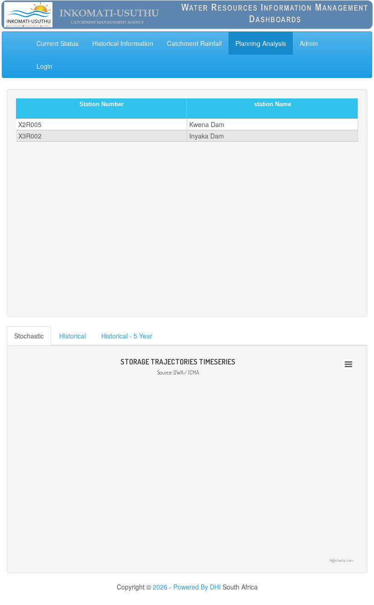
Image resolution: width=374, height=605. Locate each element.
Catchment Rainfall (194, 43)
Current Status (57, 43)
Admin (309, 43)
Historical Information (122, 43)
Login (44, 66)
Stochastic (29, 335)
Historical (72, 335)
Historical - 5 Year (126, 335)
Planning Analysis (260, 43)
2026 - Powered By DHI (187, 586)
